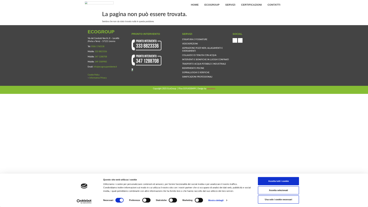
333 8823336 (101, 52)
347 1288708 (101, 57)
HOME (195, 4)
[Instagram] (240, 40)
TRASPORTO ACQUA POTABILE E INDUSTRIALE (204, 64)
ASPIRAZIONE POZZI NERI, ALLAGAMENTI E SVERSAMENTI (202, 49)
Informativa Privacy (98, 78)
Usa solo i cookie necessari (278, 199)
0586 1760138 (97, 47)
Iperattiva (211, 89)
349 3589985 (101, 62)
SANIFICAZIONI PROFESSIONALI (197, 77)
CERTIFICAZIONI (251, 4)
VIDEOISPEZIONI (190, 44)
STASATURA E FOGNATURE (194, 40)
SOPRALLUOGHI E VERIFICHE (195, 73)
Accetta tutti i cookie (278, 181)
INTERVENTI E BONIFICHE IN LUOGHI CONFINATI (205, 60)
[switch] (146, 200)
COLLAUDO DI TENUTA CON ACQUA (199, 55)
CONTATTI (274, 4)
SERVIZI (230, 4)
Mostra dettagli (216, 200)
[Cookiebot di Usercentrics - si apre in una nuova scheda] (84, 201)
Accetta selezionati (278, 190)
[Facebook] (235, 40)
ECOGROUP (212, 4)
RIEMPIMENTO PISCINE (193, 68)
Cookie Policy (93, 75)
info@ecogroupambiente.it (105, 67)
